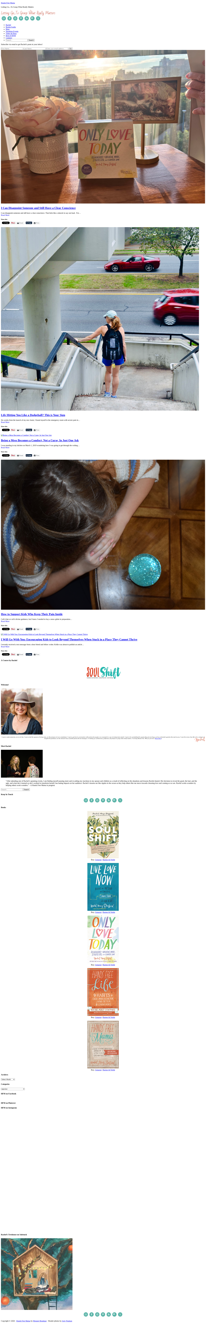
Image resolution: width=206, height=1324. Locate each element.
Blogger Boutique (40, 1321)
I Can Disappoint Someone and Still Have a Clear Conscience (38, 207)
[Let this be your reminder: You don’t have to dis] (103, 1171)
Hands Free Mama (8, 3)
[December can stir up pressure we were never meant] (103, 1132)
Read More (5, 215)
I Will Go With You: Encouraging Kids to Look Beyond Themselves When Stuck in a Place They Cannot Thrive (69, 639)
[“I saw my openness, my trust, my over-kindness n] (103, 1209)
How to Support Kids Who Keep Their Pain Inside (32, 614)
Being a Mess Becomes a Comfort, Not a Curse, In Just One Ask (40, 440)
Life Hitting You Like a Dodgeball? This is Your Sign (33, 415)
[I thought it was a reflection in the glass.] (34, 1209)
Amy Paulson (67, 1321)
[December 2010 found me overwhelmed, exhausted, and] (171, 1132)
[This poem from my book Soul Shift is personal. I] (171, 1209)
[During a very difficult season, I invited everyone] (34, 1171)
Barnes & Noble (109, 860)
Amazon (98, 860)
